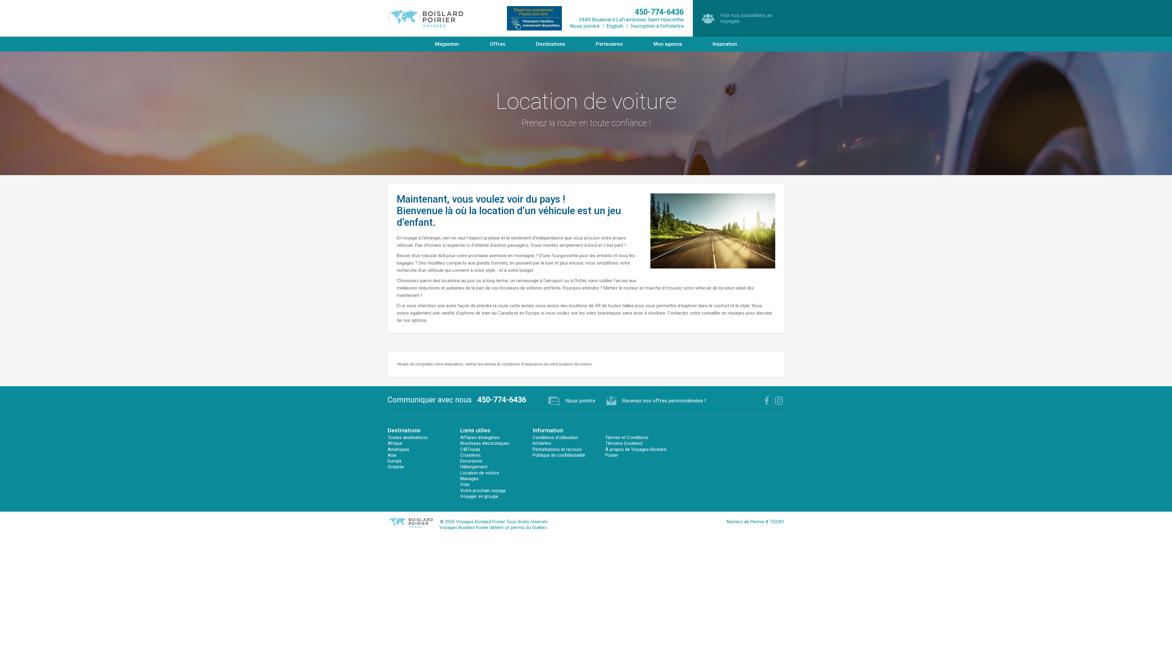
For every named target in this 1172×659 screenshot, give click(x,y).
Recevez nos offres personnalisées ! (664, 401)
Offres (497, 44)
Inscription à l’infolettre (657, 26)
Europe (395, 461)
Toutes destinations (408, 437)
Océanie (396, 467)
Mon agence (667, 44)
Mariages (469, 478)
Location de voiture (479, 473)
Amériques (398, 449)
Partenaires (609, 44)
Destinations (550, 44)
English (615, 26)
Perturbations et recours (557, 449)
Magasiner (447, 44)
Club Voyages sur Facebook (766, 400)
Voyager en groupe (479, 496)
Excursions (471, 461)
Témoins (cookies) (624, 443)
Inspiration (725, 44)
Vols (464, 484)
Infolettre (542, 443)
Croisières (470, 455)
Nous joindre (584, 26)
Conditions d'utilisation (555, 437)
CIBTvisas (470, 449)
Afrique (395, 443)
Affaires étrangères (480, 437)
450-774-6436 (501, 399)
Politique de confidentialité (559, 455)
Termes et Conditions (627, 437)
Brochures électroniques (484, 443)
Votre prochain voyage (483, 490)
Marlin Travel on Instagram (778, 400)
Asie (392, 455)
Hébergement (473, 467)
